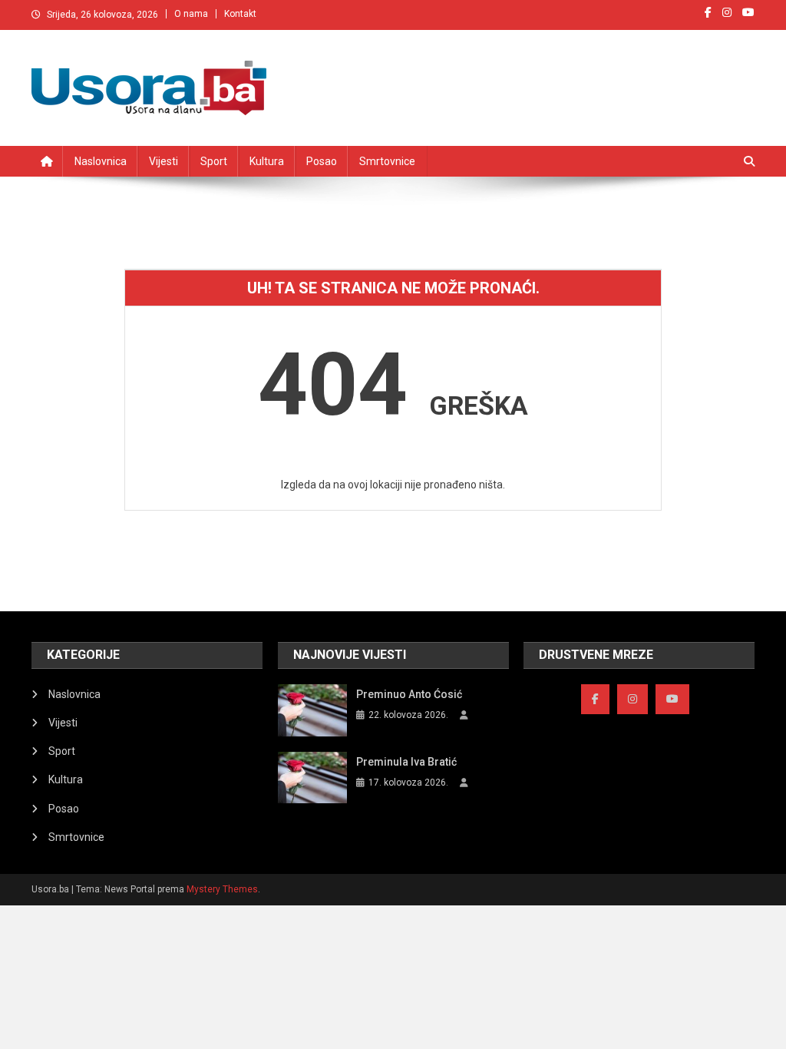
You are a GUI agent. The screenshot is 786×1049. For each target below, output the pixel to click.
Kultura (266, 161)
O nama (191, 13)
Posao (321, 161)
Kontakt (240, 13)
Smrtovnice (387, 161)
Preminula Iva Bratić (406, 762)
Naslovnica (100, 161)
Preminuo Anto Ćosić (409, 694)
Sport (213, 161)
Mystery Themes (222, 889)
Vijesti (163, 161)
